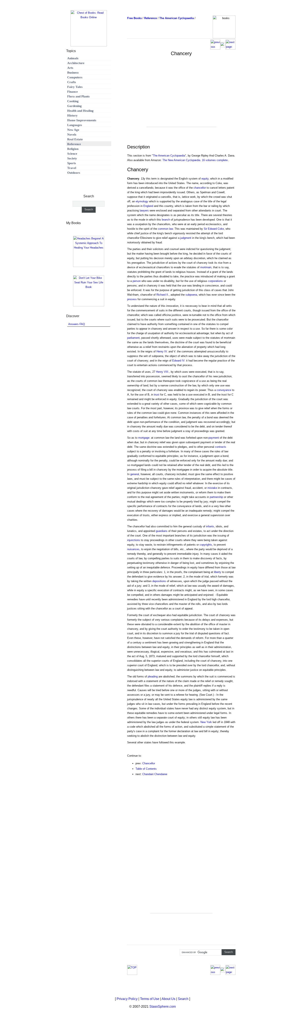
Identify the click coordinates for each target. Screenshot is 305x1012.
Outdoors (73, 172)
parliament (133, 337)
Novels (71, 134)
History (72, 115)
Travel (71, 168)
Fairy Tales (75, 87)
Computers (74, 77)
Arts (70, 67)
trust (156, 394)
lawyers (144, 210)
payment (214, 437)
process (132, 299)
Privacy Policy (127, 999)
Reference (74, 144)
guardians (161, 531)
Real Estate (75, 139)
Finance (72, 91)
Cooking (73, 101)
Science (72, 153)
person (137, 281)
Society (72, 158)
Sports (71, 163)
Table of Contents (146, 768)
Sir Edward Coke (214, 228)
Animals (72, 58)
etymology (142, 201)
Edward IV (178, 360)
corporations (215, 281)
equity (205, 178)
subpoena (191, 294)
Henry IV (161, 351)
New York (206, 722)
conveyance (224, 390)
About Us (168, 999)
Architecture (75, 63)
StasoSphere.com (162, 1006)
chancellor (200, 187)
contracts (220, 446)
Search (183, 999)
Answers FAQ (76, 324)
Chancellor (148, 763)
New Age (73, 129)
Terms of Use (149, 999)
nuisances (133, 549)
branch (166, 219)
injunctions (133, 540)
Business (73, 72)
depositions (159, 581)
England (148, 205)
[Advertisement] (181, 98)
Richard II (162, 294)
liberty (217, 572)
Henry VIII (162, 371)
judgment (185, 237)
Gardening (74, 106)
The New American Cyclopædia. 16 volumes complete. (195, 160)
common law (165, 228)
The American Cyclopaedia (169, 155)
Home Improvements (81, 120)
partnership (216, 497)
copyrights (206, 544)
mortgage (143, 437)
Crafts (71, 82)
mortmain (205, 267)
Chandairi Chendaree (154, 774)
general (134, 474)
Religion (72, 148)
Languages (74, 125)
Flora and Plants (78, 96)
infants (210, 526)
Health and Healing (80, 110)
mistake (212, 487)
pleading (153, 676)
